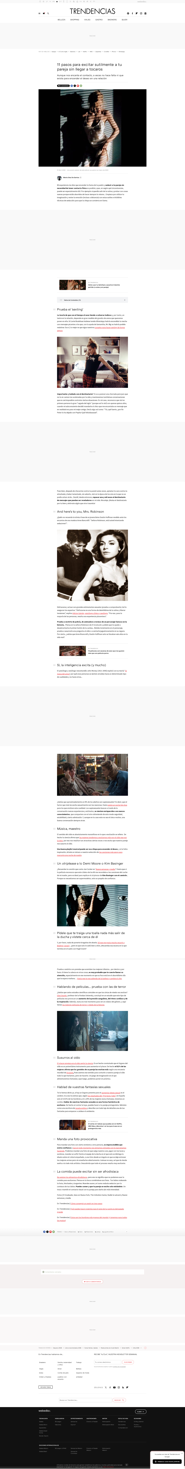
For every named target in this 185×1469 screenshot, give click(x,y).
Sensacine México (76, 1448)
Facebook (132, 13)
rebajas (54, 51)
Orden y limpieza (45, 1377)
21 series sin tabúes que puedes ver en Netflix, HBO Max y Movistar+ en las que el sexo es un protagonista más (105, 1126)
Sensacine (74, 1421)
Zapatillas (98, 51)
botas (41, 1373)
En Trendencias (93, 282)
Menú (39, 13)
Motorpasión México (106, 1449)
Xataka (41, 1421)
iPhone (114, 51)
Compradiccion (123, 1428)
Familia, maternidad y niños (65, 1363)
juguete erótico (109, 1232)
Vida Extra (58, 1424)
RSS (123, 1387)
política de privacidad (119, 1366)
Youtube (114, 1387)
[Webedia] (44, 1410)
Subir (139, 1411)
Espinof (73, 1424)
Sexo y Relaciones (70, 1232)
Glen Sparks (62, 995)
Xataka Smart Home (43, 1432)
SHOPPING (74, 20)
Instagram (141, 13)
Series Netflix (126, 1348)
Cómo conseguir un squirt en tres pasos (86, 1203)
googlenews (145, 13)
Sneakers (42, 1362)
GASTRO (99, 20)
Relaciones (89, 1232)
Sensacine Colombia (74, 1452)
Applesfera (42, 1428)
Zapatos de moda (82, 1373)
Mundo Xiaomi (43, 1436)
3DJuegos (58, 1421)
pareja (98, 1232)
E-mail (81, 86)
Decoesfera (121, 1424)
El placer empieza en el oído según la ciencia (75, 1063)
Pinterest (128, 13)
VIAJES (87, 20)
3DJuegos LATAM (60, 1448)
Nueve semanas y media (105, 869)
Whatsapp (122, 51)
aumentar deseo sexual (111, 1092)
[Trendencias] (92, 11)
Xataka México (43, 1448)
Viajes (41, 1369)
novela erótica (81, 1108)
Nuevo (43, 13)
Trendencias (122, 1421)
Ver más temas (45, 1387)
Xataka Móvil (43, 1424)
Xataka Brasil (43, 1451)
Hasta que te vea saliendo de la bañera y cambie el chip (99, 978)
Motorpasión (106, 1421)
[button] (72, 177)
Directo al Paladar (92, 1421)
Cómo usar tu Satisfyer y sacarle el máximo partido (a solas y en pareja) (104, 286)
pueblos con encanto (62, 1378)
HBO (91, 51)
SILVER (124, 20)
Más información (108, 1467)
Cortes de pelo (63, 1373)
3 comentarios (64, 86)
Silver (60, 1369)
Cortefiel (106, 51)
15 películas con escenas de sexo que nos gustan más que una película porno (106, 652)
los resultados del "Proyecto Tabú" (102, 1096)
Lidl (79, 51)
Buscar (48, 13)
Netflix (85, 51)
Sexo (80, 1232)
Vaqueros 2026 (57, 1348)
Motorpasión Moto (108, 1424)
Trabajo (79, 1362)
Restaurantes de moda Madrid (110, 1348)
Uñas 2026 (136, 1348)
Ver (93, 1281)
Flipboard (136, 13)
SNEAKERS (112, 20)
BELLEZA (61, 20)
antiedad (79, 1377)
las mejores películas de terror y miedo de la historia (83, 1005)
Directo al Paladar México (92, 1449)
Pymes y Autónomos (137, 1425)
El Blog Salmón (139, 1421)
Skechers (72, 51)
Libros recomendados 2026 (73, 1348)
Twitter (75, 86)
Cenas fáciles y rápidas (91, 1348)
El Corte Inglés (63, 51)
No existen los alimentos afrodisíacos (72, 1177)
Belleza (78, 1369)
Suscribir (128, 1362)
